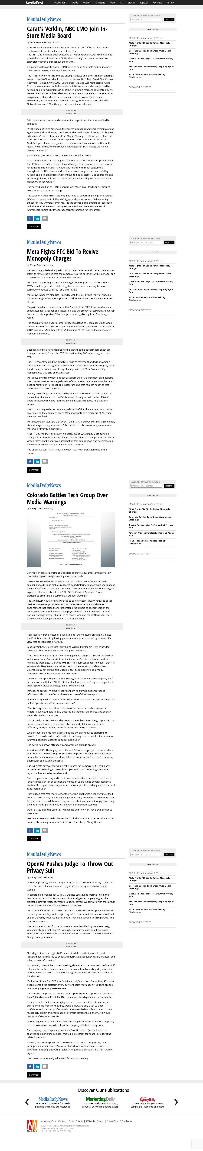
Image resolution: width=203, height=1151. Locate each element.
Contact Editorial (76, 1121)
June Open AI (80, 993)
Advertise (157, 2)
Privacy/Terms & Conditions (119, 1121)
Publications (60, 2)
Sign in (131, 2)
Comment (34, 226)
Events (74, 2)
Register (143, 2)
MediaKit (62, 1121)
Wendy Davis (36, 265)
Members (100, 2)
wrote (65, 662)
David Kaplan (36, 42)
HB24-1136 (43, 600)
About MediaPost (48, 1121)
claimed (40, 326)
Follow (170, 2)
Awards (87, 2)
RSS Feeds (90, 1121)
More (112, 2)
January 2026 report (54, 988)
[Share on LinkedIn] (37, 218)
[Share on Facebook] (30, 218)
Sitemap (100, 1121)
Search (121, 2)
